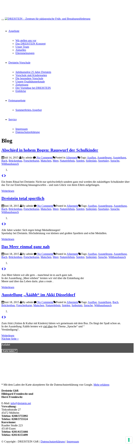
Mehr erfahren (101, 384)
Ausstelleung (104, 157)
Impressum (21, 128)
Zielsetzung (21, 84)
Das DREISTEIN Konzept (30, 43)
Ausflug (91, 157)
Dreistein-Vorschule (19, 62)
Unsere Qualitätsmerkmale (30, 81)
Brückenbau (15, 160)
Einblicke (20, 91)
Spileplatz (91, 160)
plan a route (45, 281)
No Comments (44, 157)
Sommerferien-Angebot (28, 109)
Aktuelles (20, 49)
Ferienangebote (16, 100)
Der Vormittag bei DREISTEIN (33, 87)
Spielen (80, 160)
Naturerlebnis (67, 160)
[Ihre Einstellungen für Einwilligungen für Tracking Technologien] (129, 440)
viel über (48, 326)
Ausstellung (119, 157)
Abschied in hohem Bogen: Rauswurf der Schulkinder (49, 150)
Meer (55, 160)
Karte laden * (9, 351)
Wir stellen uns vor (25, 40)
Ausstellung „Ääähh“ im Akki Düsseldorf (38, 294)
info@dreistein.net (21, 403)
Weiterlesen (7, 190)
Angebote (13, 30)
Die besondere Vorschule (29, 78)
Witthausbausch (10, 163)
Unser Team (22, 46)
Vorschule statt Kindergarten (31, 75)
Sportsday (103, 160)
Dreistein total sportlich (22, 198)
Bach (4, 160)
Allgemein (72, 157)
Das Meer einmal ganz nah (25, 246)
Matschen (46, 160)
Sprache (114, 160)
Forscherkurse (31, 160)
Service (12, 119)
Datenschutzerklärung (27, 132)
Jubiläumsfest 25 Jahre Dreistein (33, 72)
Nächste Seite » (10, 338)
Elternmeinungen (24, 53)
